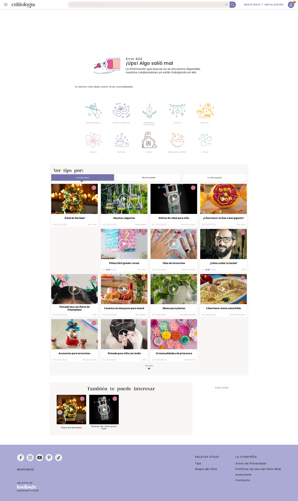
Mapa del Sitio (206, 469)
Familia (93, 152)
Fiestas (177, 123)
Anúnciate (243, 475)
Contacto (242, 480)
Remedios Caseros (177, 152)
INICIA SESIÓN (274, 4)
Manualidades (93, 123)
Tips (198, 463)
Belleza (205, 123)
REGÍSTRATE (252, 4)
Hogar (149, 152)
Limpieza (121, 152)
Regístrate (25, 469)
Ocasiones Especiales (149, 124)
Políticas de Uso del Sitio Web (258, 469)
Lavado (205, 152)
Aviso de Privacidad (250, 463)
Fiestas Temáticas (121, 123)
